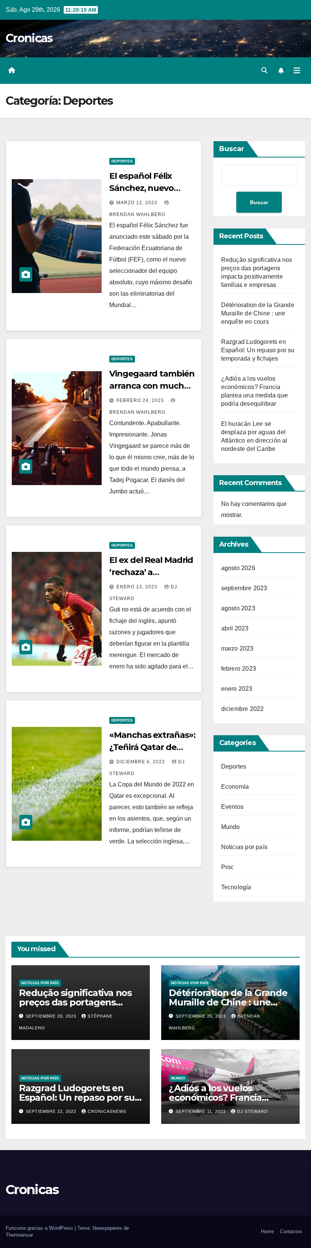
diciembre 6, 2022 (141, 761)
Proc (227, 867)
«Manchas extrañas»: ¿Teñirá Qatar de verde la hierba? (152, 747)
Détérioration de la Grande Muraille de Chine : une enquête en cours (257, 313)
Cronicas (29, 38)
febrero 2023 (238, 668)
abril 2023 (235, 628)
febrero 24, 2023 (140, 400)
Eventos (232, 807)
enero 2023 (237, 688)
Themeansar (19, 1235)
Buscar (231, 149)
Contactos (291, 1231)
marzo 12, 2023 (137, 202)
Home (267, 1231)
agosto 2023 (238, 608)
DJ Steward (252, 1111)
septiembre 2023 (244, 588)
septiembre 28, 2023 (52, 1016)
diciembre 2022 (242, 709)
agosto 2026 (238, 568)
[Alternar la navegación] (297, 70)
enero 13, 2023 (137, 586)
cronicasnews (107, 1111)
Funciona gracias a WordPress (40, 1228)
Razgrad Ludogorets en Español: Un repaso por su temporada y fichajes (258, 350)
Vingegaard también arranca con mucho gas (151, 386)
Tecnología (236, 887)
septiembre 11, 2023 (201, 1111)
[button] (264, 70)
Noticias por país (244, 847)
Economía (235, 786)
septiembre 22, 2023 (52, 1111)
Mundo (230, 827)
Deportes (122, 161)
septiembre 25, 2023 (202, 1016)
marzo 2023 (237, 648)
